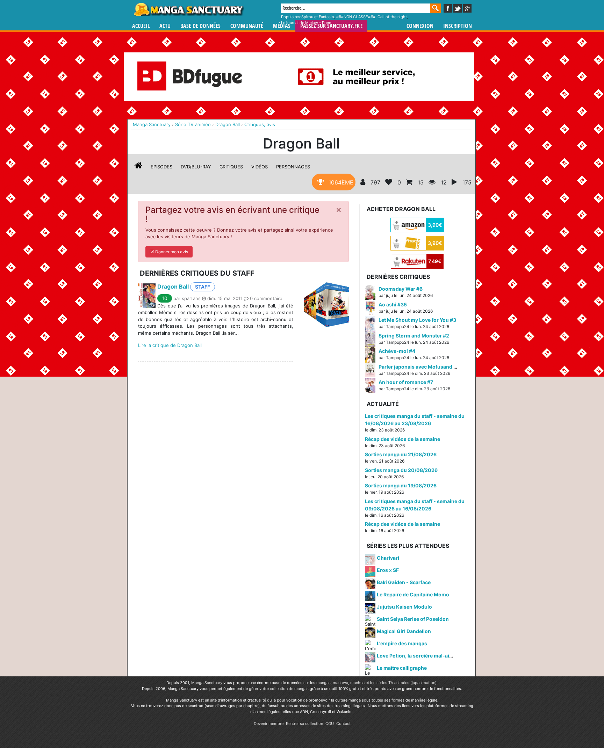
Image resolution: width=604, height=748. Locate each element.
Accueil (141, 26)
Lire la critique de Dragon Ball (170, 345)
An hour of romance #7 (406, 382)
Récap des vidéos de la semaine (402, 439)
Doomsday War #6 (401, 289)
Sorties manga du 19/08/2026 (401, 485)
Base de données (200, 26)
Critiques (231, 166)
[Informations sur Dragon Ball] (138, 166)
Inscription (457, 26)
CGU (329, 723)
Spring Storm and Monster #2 (414, 336)
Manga (188, 9)
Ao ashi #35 (393, 304)
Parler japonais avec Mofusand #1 (419, 367)
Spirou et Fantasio (317, 16)
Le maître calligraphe (402, 668)
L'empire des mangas (402, 643)
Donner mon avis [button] (171, 251)
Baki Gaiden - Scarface (404, 582)
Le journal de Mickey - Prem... (308, 22)
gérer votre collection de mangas (279, 688)
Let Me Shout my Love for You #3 (417, 320)
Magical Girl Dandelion (404, 631)
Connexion (420, 26)
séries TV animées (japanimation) (406, 682)
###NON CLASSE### (355, 16)
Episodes (161, 166)
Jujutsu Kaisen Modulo (404, 607)
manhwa (340, 682)
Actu (165, 26)
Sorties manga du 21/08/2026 (401, 454)
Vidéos (259, 166)
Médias (281, 26)
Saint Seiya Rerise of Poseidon (413, 619)
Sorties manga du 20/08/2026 (401, 470)
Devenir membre (268, 723)
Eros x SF (388, 570)
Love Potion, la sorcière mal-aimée (418, 656)
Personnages (293, 166)
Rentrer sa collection (304, 723)
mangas (323, 682)
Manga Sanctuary (206, 682)
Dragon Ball (173, 286)
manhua (357, 682)
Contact (343, 723)
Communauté (246, 26)
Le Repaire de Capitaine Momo (413, 594)
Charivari (388, 558)
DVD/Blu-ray (196, 166)
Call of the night (392, 16)
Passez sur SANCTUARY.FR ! (331, 26)
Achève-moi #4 (397, 351)
